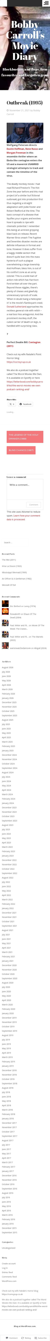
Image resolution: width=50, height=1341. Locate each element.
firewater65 (15, 614)
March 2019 (7, 1057)
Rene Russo (31, 148)
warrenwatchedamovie (20, 648)
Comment (33, 504)
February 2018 (8, 1114)
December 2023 (9, 807)
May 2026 (6, 680)
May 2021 (6, 943)
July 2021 (6, 934)
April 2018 (6, 1105)
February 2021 (8, 956)
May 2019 (6, 1048)
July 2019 (6, 1039)
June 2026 (6, 676)
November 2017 (9, 1127)
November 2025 (9, 706)
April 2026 (6, 685)
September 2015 (9, 1232)
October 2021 (8, 921)
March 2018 (7, 1109)
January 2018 (8, 1118)
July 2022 (6, 882)
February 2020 (8, 1009)
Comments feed (9, 1276)
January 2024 (8, 803)
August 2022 (7, 877)
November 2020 (9, 969)
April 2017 (6, 1158)
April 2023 (6, 842)
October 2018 (8, 1079)
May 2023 (6, 838)
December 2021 (9, 912)
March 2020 (7, 1004)
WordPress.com (9, 1281)
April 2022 (6, 895)
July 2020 (6, 987)
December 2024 (9, 755)
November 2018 (9, 1074)
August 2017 (7, 1140)
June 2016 (6, 1201)
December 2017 (9, 1123)
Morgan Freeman (16, 152)
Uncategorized (8, 1248)
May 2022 (6, 890)
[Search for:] (15, 542)
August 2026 (7, 667)
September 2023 (9, 820)
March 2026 (7, 689)
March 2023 (7, 847)
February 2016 (8, 1219)
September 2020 (9, 978)
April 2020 (6, 1000)
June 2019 (6, 1044)
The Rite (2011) (9, 559)
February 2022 (8, 904)
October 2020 (8, 974)
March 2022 (7, 899)
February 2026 (8, 693)
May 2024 (6, 785)
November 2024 (9, 759)
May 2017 (6, 1153)
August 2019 (7, 1035)
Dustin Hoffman (15, 148)
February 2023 (8, 851)
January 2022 (8, 908)
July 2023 (6, 829)
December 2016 (9, 1175)
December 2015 (9, 1228)
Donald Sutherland (16, 306)
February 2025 (8, 746)
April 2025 (6, 737)
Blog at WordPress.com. (25, 1326)
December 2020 (9, 965)
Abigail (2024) (40, 648)
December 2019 (9, 1017)
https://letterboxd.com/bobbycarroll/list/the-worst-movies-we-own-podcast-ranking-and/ (25, 385)
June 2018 (6, 1096)
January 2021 (8, 961)
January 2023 (8, 855)
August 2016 (7, 1193)
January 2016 (8, 1223)
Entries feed (7, 1272)
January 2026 (8, 698)
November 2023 (9, 812)
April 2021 (6, 947)
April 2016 (6, 1210)
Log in (5, 1268)
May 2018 (6, 1101)
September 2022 (9, 873)
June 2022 (6, 886)
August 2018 (7, 1088)
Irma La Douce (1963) (12, 566)
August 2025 (7, 720)
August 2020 (7, 982)
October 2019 (8, 1026)
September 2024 (9, 768)
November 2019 (9, 1022)
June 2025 (6, 728)
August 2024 (7, 772)
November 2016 (9, 1180)
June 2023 (6, 834)
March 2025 (7, 741)
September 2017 (9, 1136)
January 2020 (8, 1013)
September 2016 (9, 1188)
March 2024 (7, 794)
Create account (9, 1263)
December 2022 (9, 860)
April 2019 (6, 1052)
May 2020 (6, 996)
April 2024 (6, 790)
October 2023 (8, 816)
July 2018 (6, 1092)
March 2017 (7, 1162)
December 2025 (9, 702)
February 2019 (8, 1061)
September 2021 (9, 926)
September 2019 (9, 1031)
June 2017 (6, 1149)
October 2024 (8, 763)
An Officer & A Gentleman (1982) (17, 578)
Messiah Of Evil (9, 585)
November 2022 (9, 864)
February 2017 (8, 1166)
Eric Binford (15, 606)
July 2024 (6, 777)
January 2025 (8, 750)
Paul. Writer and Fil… (19, 625)
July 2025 (6, 724)
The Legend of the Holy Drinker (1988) (23, 437)
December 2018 (9, 1070)
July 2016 (6, 1197)
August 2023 (7, 825)
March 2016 (7, 1215)
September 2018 (9, 1083)
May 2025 (6, 733)
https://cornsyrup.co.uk (19, 361)
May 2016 (6, 1206)
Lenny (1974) (30, 606)
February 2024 (8, 798)
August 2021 (7, 930)
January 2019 (8, 1066)
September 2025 (9, 715)
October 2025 (8, 711)
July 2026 (6, 672)
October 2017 (8, 1131)
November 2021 (9, 917)
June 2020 (6, 991)
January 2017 (8, 1171)
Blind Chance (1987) (21, 450)
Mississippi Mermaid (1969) (14, 572)
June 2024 (6, 781)
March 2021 (7, 952)
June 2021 (6, 939)
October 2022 (8, 869)
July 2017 (6, 1145)
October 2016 (8, 1184)
